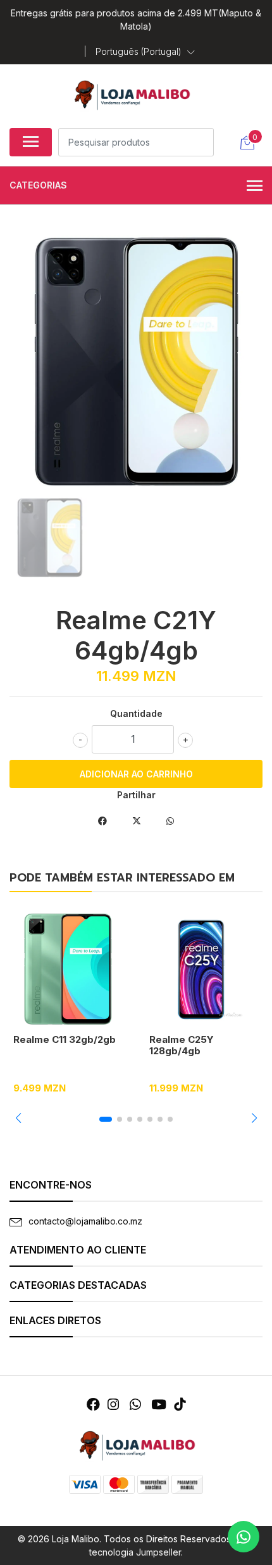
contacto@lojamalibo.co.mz (85, 1221)
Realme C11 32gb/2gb (64, 1039)
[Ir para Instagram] (113, 1404)
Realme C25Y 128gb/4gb (181, 1045)
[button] (145, 51)
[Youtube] (158, 1404)
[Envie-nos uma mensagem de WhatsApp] (243, 1536)
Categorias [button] (38, 185)
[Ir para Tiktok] (179, 1404)
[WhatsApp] (135, 1404)
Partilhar (136, 794)
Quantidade (136, 713)
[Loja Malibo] (131, 94)
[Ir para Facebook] (93, 1404)
